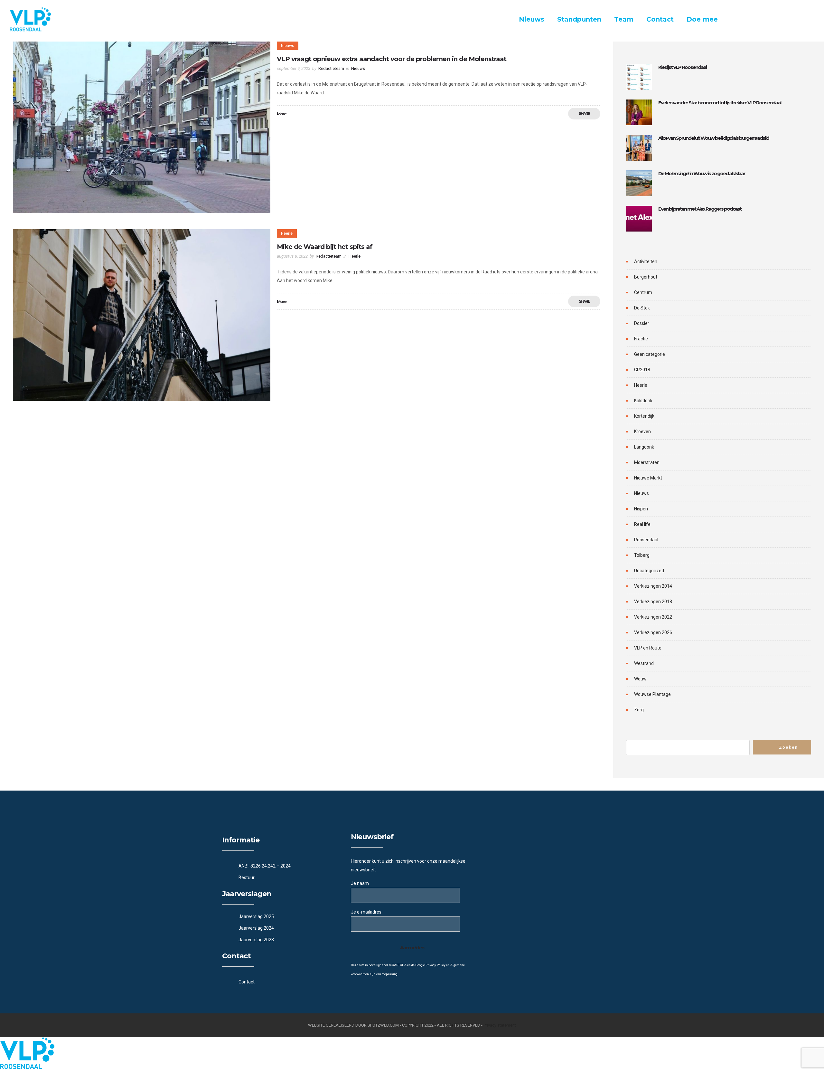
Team (623, 19)
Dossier (641, 323)
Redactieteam (331, 68)
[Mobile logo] (27, 1067)
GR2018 (642, 369)
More (281, 113)
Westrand (644, 663)
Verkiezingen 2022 (653, 617)
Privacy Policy (435, 965)
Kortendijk (644, 416)
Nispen (641, 508)
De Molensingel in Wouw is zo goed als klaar (701, 173)
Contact (660, 19)
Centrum (643, 292)
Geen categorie (649, 354)
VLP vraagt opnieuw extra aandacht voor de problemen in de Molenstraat (391, 59)
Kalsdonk (643, 400)
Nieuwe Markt (648, 477)
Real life (642, 524)
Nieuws (531, 19)
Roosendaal (646, 539)
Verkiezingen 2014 (653, 586)
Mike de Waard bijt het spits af (324, 247)
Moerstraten (647, 462)
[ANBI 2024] (283, 866)
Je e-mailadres (366, 912)
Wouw (640, 678)
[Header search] (806, 20)
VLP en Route (647, 647)
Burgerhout (645, 277)
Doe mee (702, 19)
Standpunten (579, 19)
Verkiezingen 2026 (653, 632)
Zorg (639, 709)
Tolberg (642, 555)
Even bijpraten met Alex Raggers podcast (699, 209)
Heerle (640, 385)
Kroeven (642, 431)
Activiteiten (645, 261)
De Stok (642, 307)
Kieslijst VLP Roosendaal (682, 67)
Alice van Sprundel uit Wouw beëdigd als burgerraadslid (713, 138)
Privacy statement (499, 1025)
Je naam (360, 883)
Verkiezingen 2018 (653, 601)
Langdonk (644, 447)
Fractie (641, 338)
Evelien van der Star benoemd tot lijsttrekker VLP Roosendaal (719, 103)
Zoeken (788, 747)
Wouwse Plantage (652, 694)
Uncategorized (649, 570)
